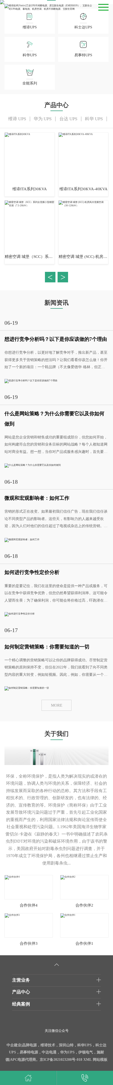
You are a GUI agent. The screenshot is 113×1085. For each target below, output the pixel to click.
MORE (56, 705)
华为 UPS (43, 118)
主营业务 (21, 980)
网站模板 (100, 1060)
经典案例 (21, 1004)
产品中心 (21, 991)
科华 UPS (94, 118)
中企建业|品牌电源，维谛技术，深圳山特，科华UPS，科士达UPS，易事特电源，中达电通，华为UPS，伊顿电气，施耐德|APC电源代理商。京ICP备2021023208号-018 (56, 1052)
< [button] (50, 277)
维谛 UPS (17, 118)
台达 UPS (68, 118)
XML (87, 1060)
